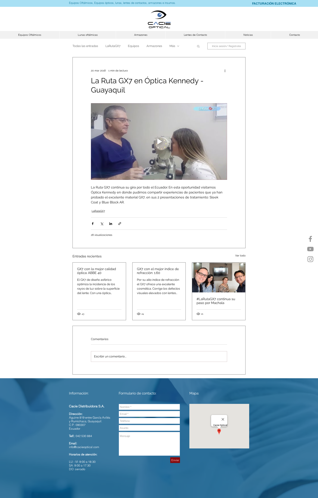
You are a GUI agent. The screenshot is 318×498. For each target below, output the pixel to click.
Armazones (154, 46)
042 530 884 (84, 436)
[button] (29, 35)
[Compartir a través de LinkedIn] (110, 223)
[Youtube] (310, 249)
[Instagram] (310, 259)
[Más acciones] (225, 70)
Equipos (133, 46)
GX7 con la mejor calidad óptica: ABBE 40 (96, 271)
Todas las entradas (85, 46)
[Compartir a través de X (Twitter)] (101, 223)
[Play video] (159, 141)
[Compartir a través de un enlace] (119, 223)
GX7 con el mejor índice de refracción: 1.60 (158, 271)
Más (172, 46)
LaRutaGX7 (113, 46)
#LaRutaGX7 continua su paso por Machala (216, 301)
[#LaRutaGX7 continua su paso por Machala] (218, 277)
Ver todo (240, 255)
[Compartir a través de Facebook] (92, 223)
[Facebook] (310, 239)
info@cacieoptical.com (84, 447)
